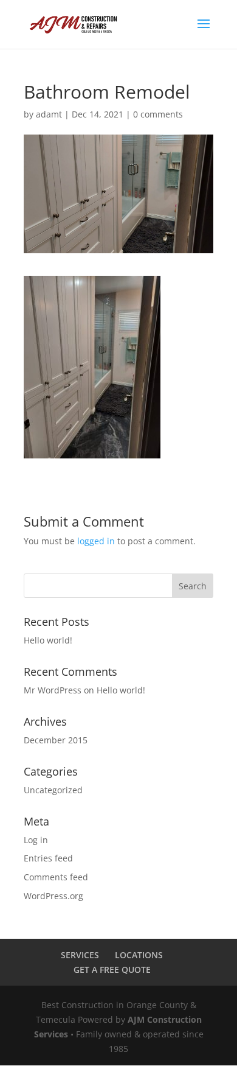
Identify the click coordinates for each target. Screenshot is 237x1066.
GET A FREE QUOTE (112, 969)
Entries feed (48, 858)
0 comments (158, 114)
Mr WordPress (52, 690)
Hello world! (48, 640)
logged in (96, 541)
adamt (49, 114)
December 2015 (56, 740)
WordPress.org (53, 896)
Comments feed (56, 877)
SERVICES (80, 955)
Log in (36, 840)
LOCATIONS (139, 955)
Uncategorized (53, 790)
